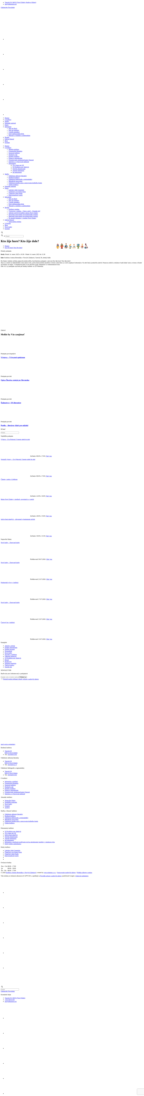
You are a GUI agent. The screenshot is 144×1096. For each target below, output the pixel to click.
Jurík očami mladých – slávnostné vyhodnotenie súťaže (18, 519)
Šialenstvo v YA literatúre (11, 403)
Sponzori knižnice (10, 785)
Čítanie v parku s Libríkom (9, 479)
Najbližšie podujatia (11, 802)
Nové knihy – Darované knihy (10, 542)
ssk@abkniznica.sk (11, 4)
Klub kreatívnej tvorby (12, 856)
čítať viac (49, 456)
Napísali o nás (9, 787)
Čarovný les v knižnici (8, 622)
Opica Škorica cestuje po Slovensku (15, 380)
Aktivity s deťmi (10, 646)
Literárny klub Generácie (12, 850)
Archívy (7, 807)
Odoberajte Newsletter (8, 7)
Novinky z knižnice (11, 654)
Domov (7, 246)
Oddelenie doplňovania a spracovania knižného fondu (21, 821)
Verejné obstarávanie (11, 837)
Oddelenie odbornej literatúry (14, 814)
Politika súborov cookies (84, 872)
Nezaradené (8, 651)
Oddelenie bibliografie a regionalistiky (16, 818)
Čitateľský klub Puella (12, 854)
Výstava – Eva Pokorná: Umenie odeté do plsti (15, 439)
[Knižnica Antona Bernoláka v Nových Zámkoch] (59, 22)
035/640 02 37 (12, 765)
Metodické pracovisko (11, 819)
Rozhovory (8, 661)
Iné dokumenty (9, 840)
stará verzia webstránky (8, 744)
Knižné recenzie (10, 649)
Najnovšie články (10, 800)
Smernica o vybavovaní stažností (15, 794)
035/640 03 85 (12, 754)
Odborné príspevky (11, 656)
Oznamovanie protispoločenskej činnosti (17, 792)
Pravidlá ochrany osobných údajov (51, 876)
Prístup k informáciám (11, 790)
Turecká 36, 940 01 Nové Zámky (15, 998)
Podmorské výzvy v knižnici (9, 582)
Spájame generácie (10, 663)
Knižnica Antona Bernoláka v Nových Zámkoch (21, 872)
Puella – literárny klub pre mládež (14, 425)
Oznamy (7, 806)
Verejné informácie (10, 838)
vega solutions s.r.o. (50, 872)
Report (7, 660)
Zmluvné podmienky (82, 876)
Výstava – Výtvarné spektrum (13, 357)
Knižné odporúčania (11, 647)
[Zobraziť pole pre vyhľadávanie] (2, 987)
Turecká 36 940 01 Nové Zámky (11, 752)
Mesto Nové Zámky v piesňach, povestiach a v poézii (17, 499)
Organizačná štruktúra (11, 783)
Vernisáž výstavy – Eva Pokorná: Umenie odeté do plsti (18, 459)
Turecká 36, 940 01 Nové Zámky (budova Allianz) (20, 2)
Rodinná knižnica (10, 816)
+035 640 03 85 (10, 1000)
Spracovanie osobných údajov (66, 872)
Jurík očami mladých (11, 835)
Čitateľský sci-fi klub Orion (13, 852)
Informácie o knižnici (11, 781)
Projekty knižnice (10, 788)
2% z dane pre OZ (10, 833)
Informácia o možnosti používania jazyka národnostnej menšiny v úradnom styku (30, 842)
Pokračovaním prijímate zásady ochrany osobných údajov (21, 679)
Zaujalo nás (8, 667)
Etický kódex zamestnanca (13, 844)
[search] (10, 433)
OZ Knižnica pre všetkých (13, 658)
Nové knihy (8, 653)
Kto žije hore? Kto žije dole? (13, 248)
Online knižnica (9, 823)
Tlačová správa (9, 665)
